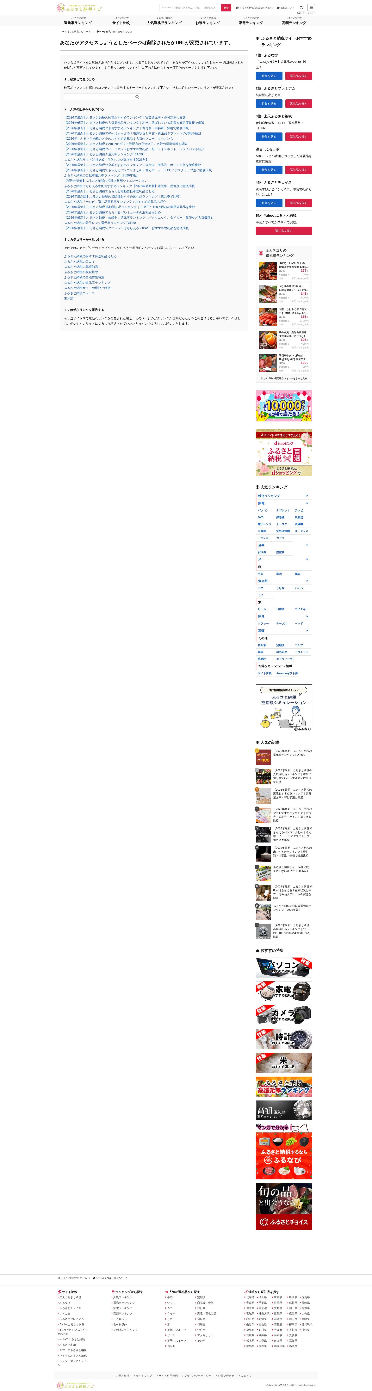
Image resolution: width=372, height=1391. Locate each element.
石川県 (263, 1329)
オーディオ (301, 531)
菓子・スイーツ (176, 1340)
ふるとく (246, 1375)
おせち (171, 1346)
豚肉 (279, 573)
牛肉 (260, 573)
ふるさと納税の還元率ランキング (87, 282)
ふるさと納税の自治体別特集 (84, 277)
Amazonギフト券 (287, 673)
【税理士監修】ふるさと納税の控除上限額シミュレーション (106, 180)
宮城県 (250, 1313)
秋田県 (250, 1319)
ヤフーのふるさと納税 (73, 1350)
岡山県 (293, 1308)
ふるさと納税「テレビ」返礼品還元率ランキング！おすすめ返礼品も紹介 (115, 201)
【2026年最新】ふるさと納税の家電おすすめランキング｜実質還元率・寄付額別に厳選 (125, 117)
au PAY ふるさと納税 (72, 1339)
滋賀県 (278, 1319)
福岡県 (293, 1346)
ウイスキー (301, 609)
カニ (260, 588)
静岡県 (278, 1302)
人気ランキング (122, 1297)
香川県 (293, 1329)
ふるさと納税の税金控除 (81, 272)
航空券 (280, 552)
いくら (299, 588)
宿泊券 (262, 552)
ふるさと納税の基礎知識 (81, 266)
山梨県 (263, 1340)
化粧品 (201, 1329)
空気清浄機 (283, 531)
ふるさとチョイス (70, 1308)
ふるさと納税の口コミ (79, 261)
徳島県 (293, 1324)
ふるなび (64, 1302)
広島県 (293, 1313)
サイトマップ (144, 1375)
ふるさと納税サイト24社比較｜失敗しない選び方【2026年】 (106, 159)
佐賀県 (306, 1297)
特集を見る (269, 75)
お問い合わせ (226, 1375)
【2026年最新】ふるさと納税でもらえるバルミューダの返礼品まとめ (112, 212)
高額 (261, 630)
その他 (201, 1340)
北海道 (250, 1297)
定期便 (280, 645)
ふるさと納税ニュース (79, 293)
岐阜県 (278, 1297)
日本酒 (280, 609)
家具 (261, 616)
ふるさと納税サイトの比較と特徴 (87, 288)
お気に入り (302, 13)
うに (260, 595)
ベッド (299, 623)
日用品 (201, 1324)
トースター (283, 524)
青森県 (250, 1302)
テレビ (299, 510)
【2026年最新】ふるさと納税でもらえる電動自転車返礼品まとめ (109, 191)
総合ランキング (269, 496)
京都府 (278, 1324)
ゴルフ (299, 645)
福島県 (250, 1329)
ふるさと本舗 (67, 1344)
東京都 (263, 1308)
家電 (261, 503)
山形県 (250, 1324)
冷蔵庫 (262, 531)
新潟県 (263, 1319)
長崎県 (306, 1302)
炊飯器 (299, 517)
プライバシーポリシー (197, 1375)
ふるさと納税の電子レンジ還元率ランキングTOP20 (100, 222)
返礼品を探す (298, 75)
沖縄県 (306, 1329)
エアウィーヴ (284, 658)
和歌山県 (279, 1346)
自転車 (262, 645)
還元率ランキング (124, 1302)
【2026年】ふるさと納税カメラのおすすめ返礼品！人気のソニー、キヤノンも (118, 138)
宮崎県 (306, 1319)
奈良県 (278, 1340)
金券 (261, 545)
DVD (261, 517)
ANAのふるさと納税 (71, 1324)
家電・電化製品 (206, 1313)
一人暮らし (120, 1319)
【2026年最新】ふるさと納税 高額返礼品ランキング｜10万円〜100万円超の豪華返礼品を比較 (129, 207)
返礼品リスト (287, 7)
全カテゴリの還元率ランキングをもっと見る (284, 378)
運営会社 (123, 1375)
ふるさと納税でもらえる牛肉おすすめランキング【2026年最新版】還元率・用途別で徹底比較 (129, 186)
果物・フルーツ (176, 1329)
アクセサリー (205, 1335)
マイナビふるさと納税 (73, 1355)
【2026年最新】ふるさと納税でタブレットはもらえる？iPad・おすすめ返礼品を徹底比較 (126, 228)
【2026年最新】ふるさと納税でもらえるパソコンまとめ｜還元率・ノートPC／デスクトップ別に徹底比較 (138, 170)
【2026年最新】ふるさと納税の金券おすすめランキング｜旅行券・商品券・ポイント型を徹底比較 (132, 165)
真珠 (260, 651)
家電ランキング (122, 1308)
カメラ (280, 537)
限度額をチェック (257, 7)
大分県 (306, 1313)
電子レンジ (264, 524)
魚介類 (263, 581)
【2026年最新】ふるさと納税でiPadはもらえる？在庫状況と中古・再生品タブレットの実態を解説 (132, 133)
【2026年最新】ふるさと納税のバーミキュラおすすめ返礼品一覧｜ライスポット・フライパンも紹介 (134, 149)
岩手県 (250, 1308)
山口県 (293, 1319)
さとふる (64, 1313)
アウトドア (301, 651)
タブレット (283, 510)
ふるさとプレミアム (71, 1319)
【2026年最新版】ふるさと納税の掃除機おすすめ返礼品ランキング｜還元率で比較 (121, 196)
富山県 (263, 1324)
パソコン (263, 510)
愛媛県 (293, 1335)
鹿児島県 (307, 1324)
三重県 (278, 1313)
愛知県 (278, 1308)
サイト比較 (264, 673)
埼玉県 (263, 1297)
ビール (262, 609)
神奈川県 (264, 1313)
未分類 (68, 298)
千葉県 (263, 1302)
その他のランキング (125, 1329)
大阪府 (278, 1329)
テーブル (281, 623)
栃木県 (250, 1340)
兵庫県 (278, 1335)
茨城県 (250, 1335)
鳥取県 (293, 1297)
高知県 (293, 1340)
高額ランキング (122, 1313)
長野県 (263, 1346)
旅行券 (201, 1308)
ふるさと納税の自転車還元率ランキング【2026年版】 (101, 175)
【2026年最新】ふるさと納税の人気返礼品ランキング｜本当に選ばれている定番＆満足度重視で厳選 (134, 122)
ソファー (263, 623)
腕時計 (262, 658)
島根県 (293, 1302)
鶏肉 (297, 573)
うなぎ (280, 588)
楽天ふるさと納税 (70, 1297)
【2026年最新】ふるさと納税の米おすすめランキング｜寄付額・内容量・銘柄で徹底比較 (126, 128)
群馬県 (250, 1346)
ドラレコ (263, 537)
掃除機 (280, 517)
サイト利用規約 (168, 1375)
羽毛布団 (281, 651)
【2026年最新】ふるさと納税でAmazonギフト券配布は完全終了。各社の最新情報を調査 (126, 143)
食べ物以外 (120, 1324)
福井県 (263, 1335)
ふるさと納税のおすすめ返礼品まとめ (90, 256)
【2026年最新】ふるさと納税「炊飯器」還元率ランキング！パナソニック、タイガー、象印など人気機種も (139, 217)
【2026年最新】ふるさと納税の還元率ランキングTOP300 (104, 154)
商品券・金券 (205, 1302)
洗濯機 (299, 524)
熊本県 (306, 1308)
